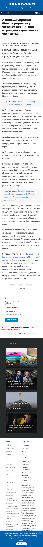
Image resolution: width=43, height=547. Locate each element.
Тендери (10, 503)
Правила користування (12, 499)
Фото (24, 451)
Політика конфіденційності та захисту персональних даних (13, 515)
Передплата (11, 492)
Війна (9, 445)
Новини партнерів (26, 468)
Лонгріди (25, 464)
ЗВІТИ (9, 521)
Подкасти (25, 442)
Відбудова (10, 448)
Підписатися (11, 320)
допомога (29, 284)
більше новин (21, 333)
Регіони (9, 464)
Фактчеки (10, 458)
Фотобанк (16, 8)
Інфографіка (26, 461)
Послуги (9, 8)
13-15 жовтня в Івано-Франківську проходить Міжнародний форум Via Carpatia (21, 257)
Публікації (25, 445)
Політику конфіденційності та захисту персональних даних (22, 538)
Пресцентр (24, 8)
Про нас (10, 486)
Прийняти (21, 544)
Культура (10, 470)
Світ (8, 461)
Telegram (33, 327)
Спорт (9, 477)
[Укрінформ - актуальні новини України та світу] (21, 4)
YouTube (16, 329)
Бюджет (12, 284)
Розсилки (10, 529)
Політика (10, 451)
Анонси (32, 8)
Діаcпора (10, 474)
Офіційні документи (26, 476)
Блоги (24, 458)
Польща (20, 284)
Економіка (10, 454)
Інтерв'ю (25, 448)
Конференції (26, 472)
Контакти (10, 489)
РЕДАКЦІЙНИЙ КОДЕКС (12, 525)
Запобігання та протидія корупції (13, 507)
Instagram (6, 329)
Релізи (24, 480)
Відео (24, 455)
